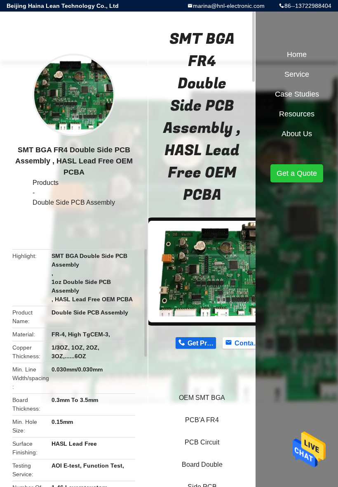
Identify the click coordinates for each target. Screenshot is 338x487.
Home (297, 54)
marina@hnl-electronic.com (229, 5)
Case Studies (297, 94)
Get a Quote (297, 173)
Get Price (202, 343)
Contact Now (249, 343)
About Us (297, 134)
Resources (297, 114)
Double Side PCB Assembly (74, 202)
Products (46, 182)
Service (296, 74)
